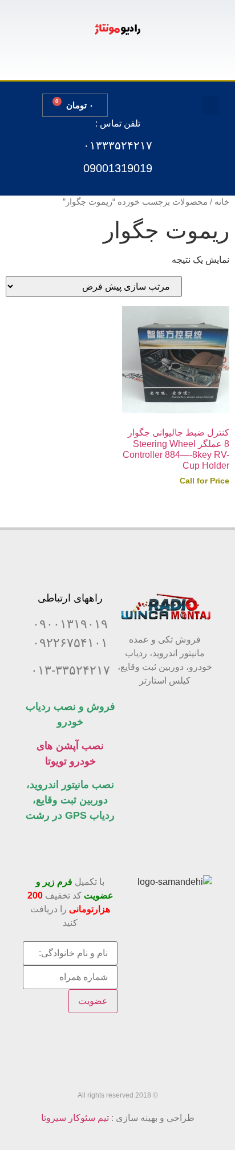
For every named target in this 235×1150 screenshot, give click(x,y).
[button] (210, 105)
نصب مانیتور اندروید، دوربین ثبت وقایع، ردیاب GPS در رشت (70, 800)
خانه (221, 201)
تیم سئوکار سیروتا (75, 1118)
